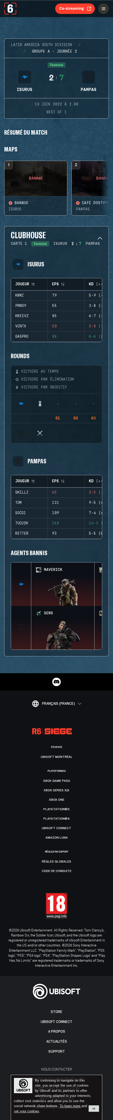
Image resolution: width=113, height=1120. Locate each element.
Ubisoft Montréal (57, 757)
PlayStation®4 (56, 818)
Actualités (56, 1041)
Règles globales (56, 861)
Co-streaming (71, 8)
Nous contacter (56, 1069)
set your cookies (26, 1111)
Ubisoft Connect (56, 1022)
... (14, 51)
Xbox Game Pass (56, 781)
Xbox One (56, 800)
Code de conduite (56, 871)
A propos (56, 1031)
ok (93, 1108)
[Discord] (56, 682)
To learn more (70, 1106)
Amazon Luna (56, 837)
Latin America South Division (41, 45)
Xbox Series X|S (56, 790)
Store (56, 1012)
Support (56, 1051)
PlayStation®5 (56, 809)
